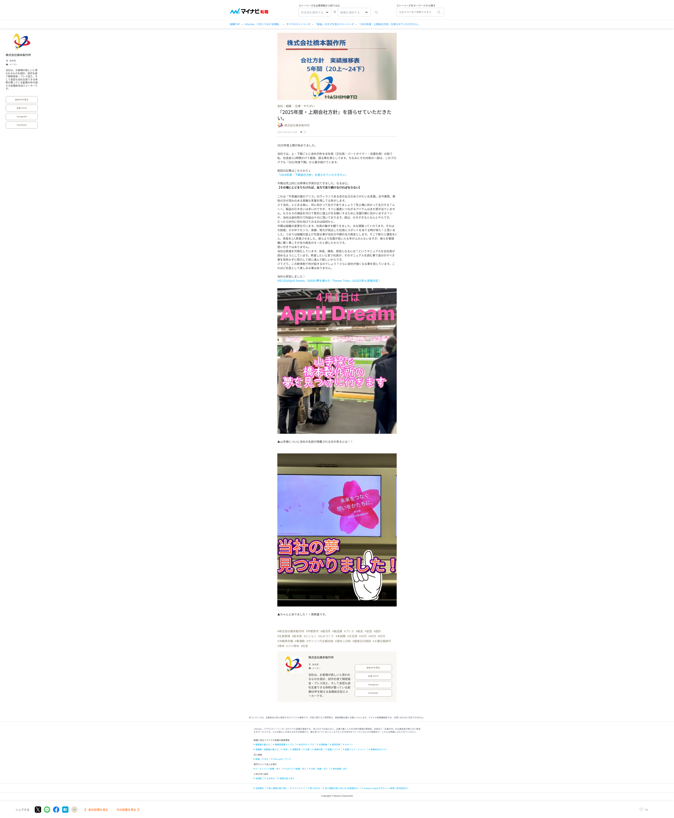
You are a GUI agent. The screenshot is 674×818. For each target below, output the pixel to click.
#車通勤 (300, 641)
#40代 (372, 636)
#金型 (368, 631)
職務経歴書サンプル (284, 744)
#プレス (349, 631)
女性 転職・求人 (319, 768)
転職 (257, 758)
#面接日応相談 (361, 641)
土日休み (270, 778)
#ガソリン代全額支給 (319, 641)
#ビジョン (310, 636)
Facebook (22, 124)
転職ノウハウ (334, 749)
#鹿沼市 (326, 631)
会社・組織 (284, 105)
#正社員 (352, 636)
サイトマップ (298, 788)
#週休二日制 (343, 641)
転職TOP (235, 24)
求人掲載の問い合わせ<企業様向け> (342, 788)
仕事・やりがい (305, 105)
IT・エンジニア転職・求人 (267, 768)
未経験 (258, 778)
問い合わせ (315, 788)
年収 (285, 749)
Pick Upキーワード (282, 758)
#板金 (359, 631)
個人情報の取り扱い (278, 788)
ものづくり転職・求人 (295, 768)
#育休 (281, 646)
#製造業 (337, 631)
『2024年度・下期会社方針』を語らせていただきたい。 (312, 175)
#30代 (363, 636)
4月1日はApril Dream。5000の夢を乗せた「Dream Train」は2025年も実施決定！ (329, 280)
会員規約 (259, 788)
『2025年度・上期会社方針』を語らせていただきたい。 (389, 24)
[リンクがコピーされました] (74, 809)
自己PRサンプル (306, 744)
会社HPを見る (21, 99)
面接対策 (318, 749)
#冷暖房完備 (285, 641)
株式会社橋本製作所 (18, 54)
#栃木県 (297, 636)
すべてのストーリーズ (298, 24)
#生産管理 (283, 636)
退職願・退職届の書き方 (267, 749)
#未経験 (341, 636)
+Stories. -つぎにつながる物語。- (263, 24)
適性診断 (336, 744)
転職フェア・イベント (355, 749)
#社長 (304, 646)
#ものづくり (326, 636)
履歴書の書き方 (262, 744)
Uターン (349, 744)
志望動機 (323, 744)
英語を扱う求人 (287, 778)
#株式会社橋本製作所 (290, 631)
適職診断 (296, 749)
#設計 (377, 631)
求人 (266, 758)
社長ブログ (21, 107)
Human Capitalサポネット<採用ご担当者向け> (386, 788)
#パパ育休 (292, 646)
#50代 (381, 636)
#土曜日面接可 (382, 641)
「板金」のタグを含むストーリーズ (334, 24)
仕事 (307, 749)
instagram (22, 116)
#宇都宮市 (312, 631)
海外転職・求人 (340, 768)
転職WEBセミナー (379, 749)
